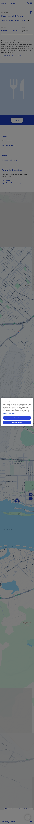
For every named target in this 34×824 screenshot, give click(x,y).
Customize (17, 418)
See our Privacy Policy (9, 413)
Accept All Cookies (17, 422)
